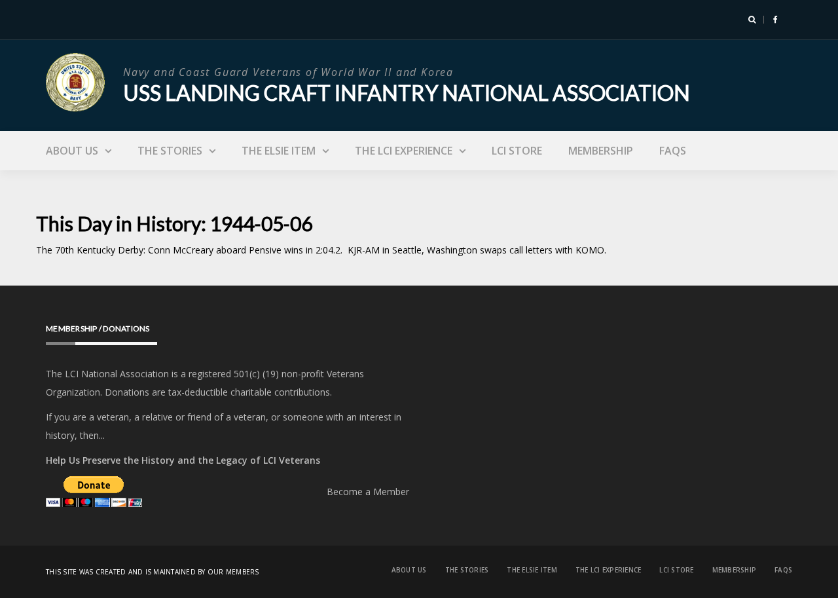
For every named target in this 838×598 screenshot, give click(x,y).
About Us (72, 150)
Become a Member (368, 491)
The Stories (169, 150)
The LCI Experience (403, 150)
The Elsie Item (279, 150)
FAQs (672, 150)
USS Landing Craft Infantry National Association (406, 92)
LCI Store (517, 150)
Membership (600, 150)
